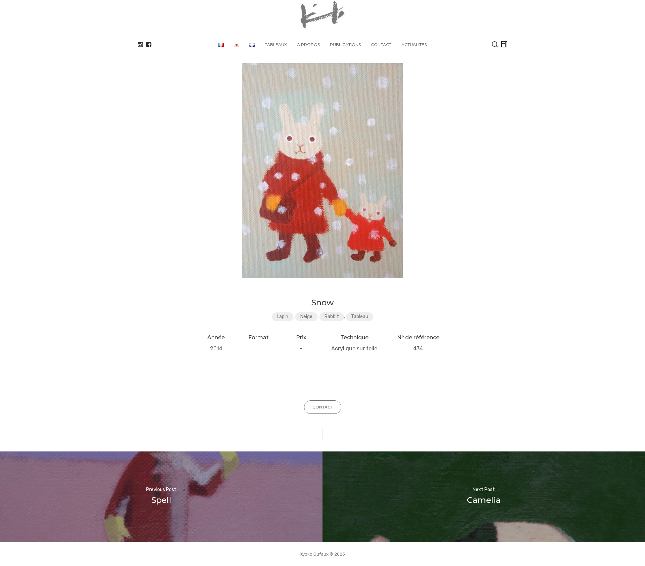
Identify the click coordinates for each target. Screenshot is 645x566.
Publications (345, 44)
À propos (308, 44)
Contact (381, 44)
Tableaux (276, 44)
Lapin (282, 316)
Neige (306, 316)
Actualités (414, 44)
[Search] (495, 44)
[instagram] (140, 44)
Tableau (359, 316)
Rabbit (332, 316)
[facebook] (148, 44)
